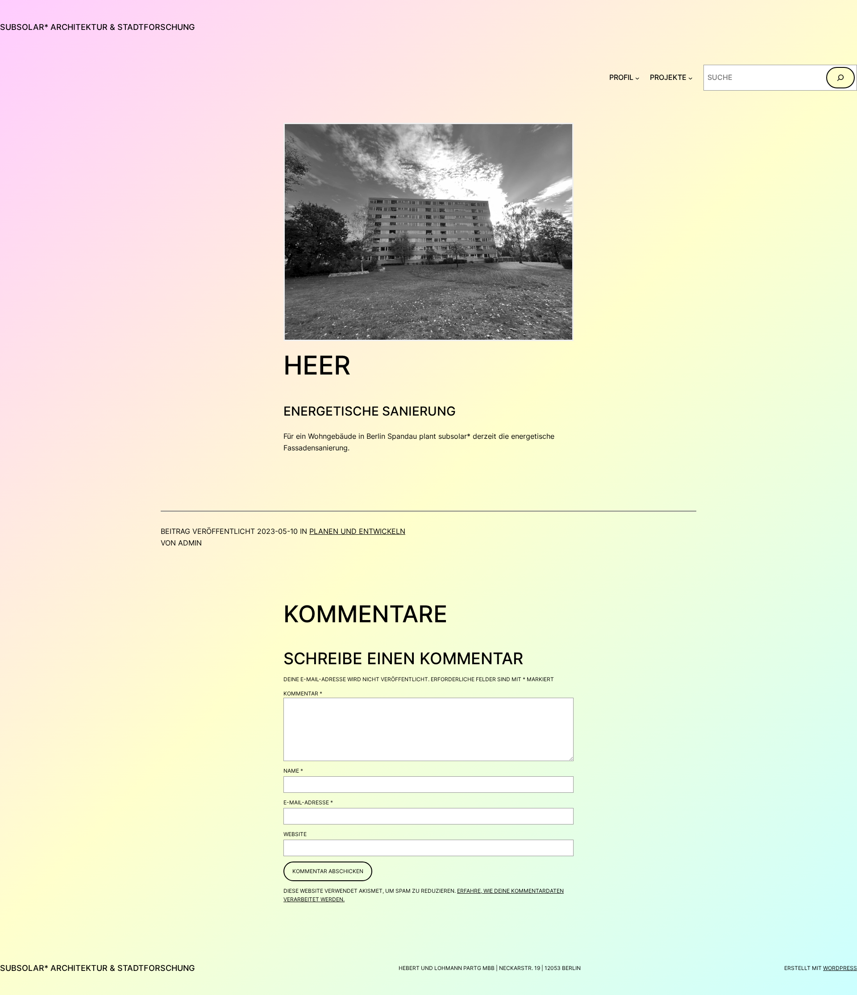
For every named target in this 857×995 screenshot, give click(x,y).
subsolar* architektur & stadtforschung (97, 27)
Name (293, 770)
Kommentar (302, 693)
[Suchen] (840, 77)
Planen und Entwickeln (357, 531)
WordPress (840, 968)
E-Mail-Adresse (308, 802)
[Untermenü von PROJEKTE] (690, 77)
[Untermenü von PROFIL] (637, 77)
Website (295, 834)
